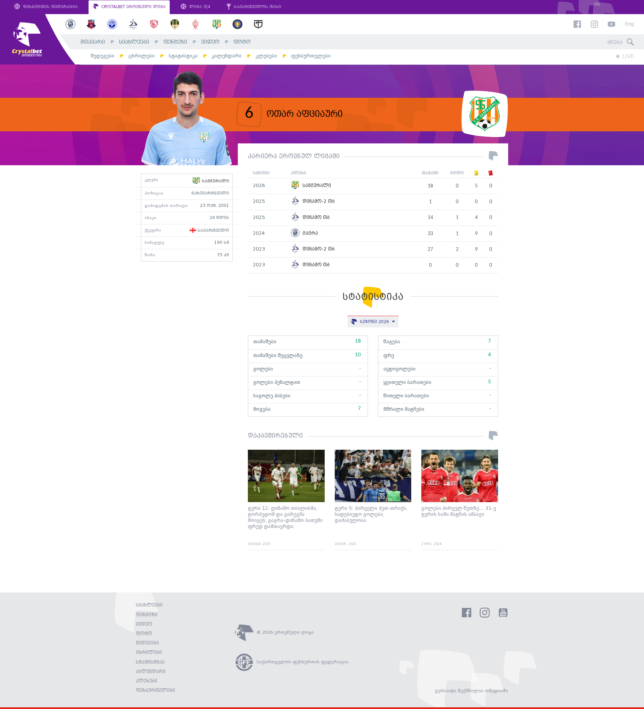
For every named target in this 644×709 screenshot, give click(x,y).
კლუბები (266, 56)
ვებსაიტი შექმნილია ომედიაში (471, 691)
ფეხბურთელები (311, 56)
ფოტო (242, 42)
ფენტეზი (175, 42)
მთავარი (92, 42)
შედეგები (102, 56)
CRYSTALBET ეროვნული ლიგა (133, 7)
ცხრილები (141, 56)
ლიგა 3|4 (199, 7)
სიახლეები (134, 42)
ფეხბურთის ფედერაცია (49, 7)
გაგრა (309, 233)
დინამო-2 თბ (318, 201)
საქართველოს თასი (256, 7)
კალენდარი (226, 56)
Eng (629, 24)
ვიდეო (210, 42)
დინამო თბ (315, 217)
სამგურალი (215, 181)
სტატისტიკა (183, 56)
